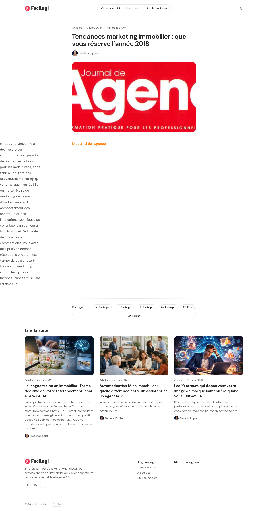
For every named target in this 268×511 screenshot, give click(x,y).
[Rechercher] (240, 8)
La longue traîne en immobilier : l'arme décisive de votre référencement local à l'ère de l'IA (58, 390)
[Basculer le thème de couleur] (57, 504)
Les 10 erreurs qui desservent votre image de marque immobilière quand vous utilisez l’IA (206, 390)
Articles (77, 28)
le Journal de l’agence (89, 143)
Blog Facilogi (41, 504)
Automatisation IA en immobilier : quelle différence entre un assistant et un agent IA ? (133, 390)
